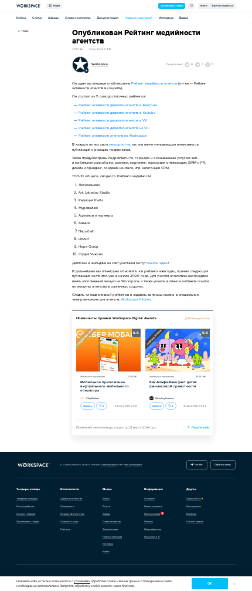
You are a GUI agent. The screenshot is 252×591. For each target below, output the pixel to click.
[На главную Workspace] (33, 465)
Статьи (37, 18)
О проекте (149, 498)
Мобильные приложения (92, 376)
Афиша (53, 18)
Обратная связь (222, 464)
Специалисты (67, 506)
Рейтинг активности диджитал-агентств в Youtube (117, 112)
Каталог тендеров (25, 513)
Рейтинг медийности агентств (154, 83)
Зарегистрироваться (222, 5)
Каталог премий (194, 521)
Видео (183, 18)
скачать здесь (157, 263)
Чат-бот (198, 464)
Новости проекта (153, 506)
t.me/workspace (109, 464)
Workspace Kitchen (136, 299)
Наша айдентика (152, 529)
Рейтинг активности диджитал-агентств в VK (113, 120)
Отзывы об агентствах (72, 513)
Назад (25, 31)
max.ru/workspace (133, 464)
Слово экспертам (78, 18)
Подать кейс (200, 427)
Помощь (148, 521)
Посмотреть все (199, 318)
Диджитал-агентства (71, 498)
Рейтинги (65, 529)
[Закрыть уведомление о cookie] (234, 584)
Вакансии (191, 513)
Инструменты (193, 506)
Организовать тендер (172, 5)
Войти (203, 5)
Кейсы (21, 18)
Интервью (166, 18)
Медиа (56, 5)
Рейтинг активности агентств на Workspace (113, 135)
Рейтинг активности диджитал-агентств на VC (114, 128)
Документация (107, 18)
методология (119, 144)
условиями (82, 581)
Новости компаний (138, 18)
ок (209, 584)
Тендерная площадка (27, 498)
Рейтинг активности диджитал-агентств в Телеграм (118, 105)
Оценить (87, 405)
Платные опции (152, 513)
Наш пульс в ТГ (152, 536)
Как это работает (25, 506)
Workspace (99, 64)
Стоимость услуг (69, 521)
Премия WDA (193, 498)
